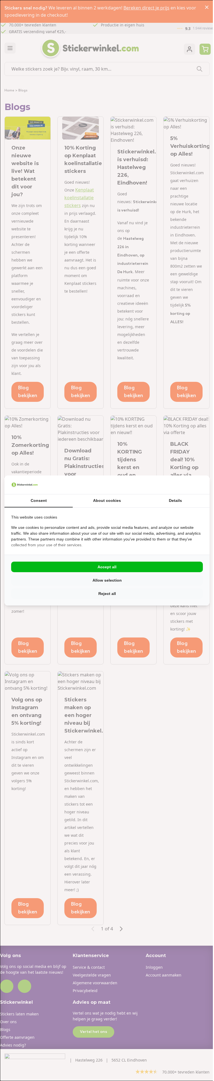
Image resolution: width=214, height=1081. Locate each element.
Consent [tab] (39, 500)
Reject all (107, 593)
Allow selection (107, 580)
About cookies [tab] (107, 500)
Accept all (107, 567)
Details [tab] (175, 500)
